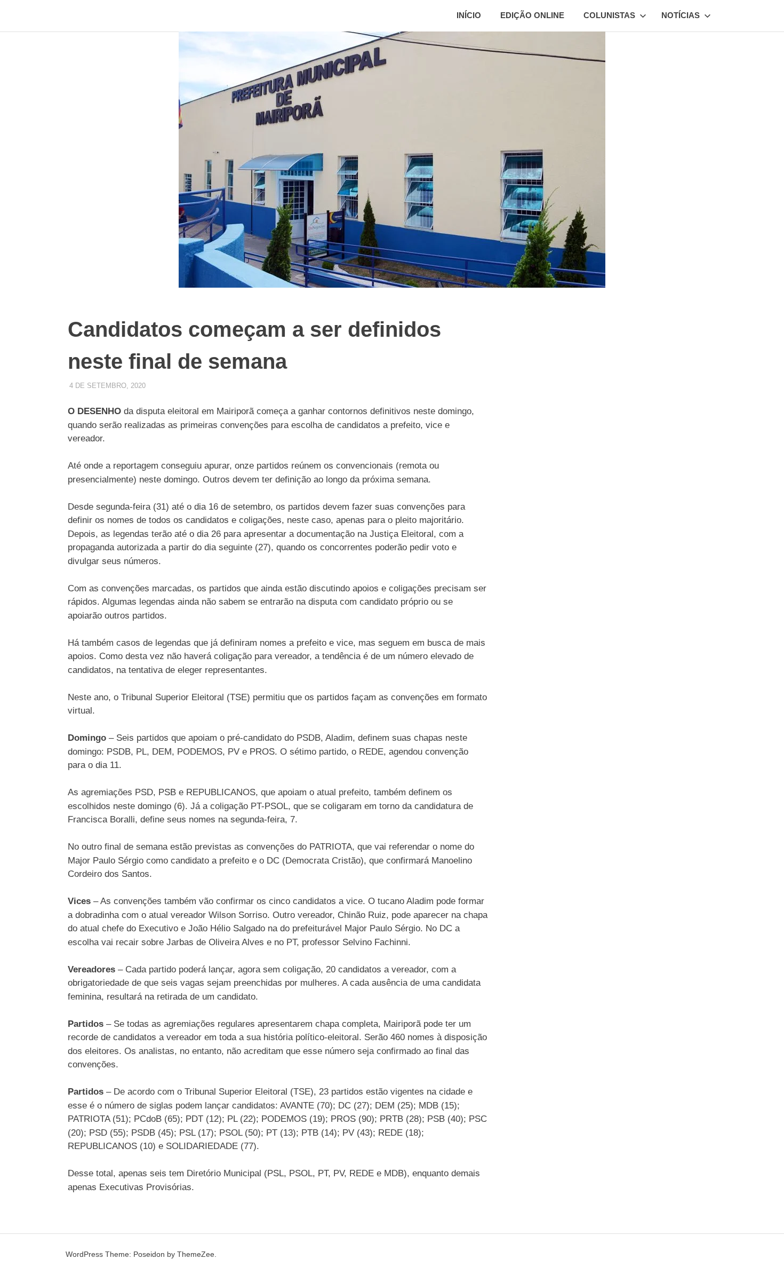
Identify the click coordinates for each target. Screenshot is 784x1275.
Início (469, 15)
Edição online (532, 15)
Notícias (680, 15)
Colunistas (609, 15)
